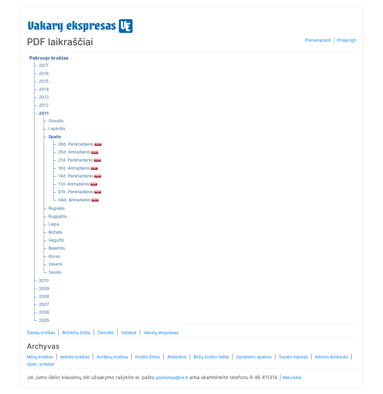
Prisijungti (346, 40)
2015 (44, 81)
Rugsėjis (56, 208)
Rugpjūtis (57, 216)
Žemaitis (106, 332)
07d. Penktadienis (76, 191)
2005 (44, 320)
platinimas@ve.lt (172, 377)
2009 (44, 288)
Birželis (55, 232)
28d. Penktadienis (76, 144)
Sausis (54, 271)
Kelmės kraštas (75, 356)
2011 (44, 113)
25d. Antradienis (74, 151)
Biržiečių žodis (77, 332)
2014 (44, 89)
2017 (43, 65)
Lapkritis (56, 128)
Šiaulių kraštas (41, 332)
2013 (44, 96)
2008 (44, 296)
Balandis (56, 247)
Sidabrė (129, 332)
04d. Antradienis (75, 199)
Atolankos (177, 356)
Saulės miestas (294, 356)
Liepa (53, 224)
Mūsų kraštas (40, 356)
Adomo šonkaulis (332, 356)
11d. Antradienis (74, 183)
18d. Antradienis (74, 167)
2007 (44, 304)
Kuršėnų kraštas (113, 356)
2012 (43, 105)
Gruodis (55, 120)
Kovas (54, 256)
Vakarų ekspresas (161, 332)
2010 (44, 280)
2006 (44, 312)
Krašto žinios (148, 356)
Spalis (54, 136)
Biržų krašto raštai (212, 356)
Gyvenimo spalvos (254, 356)
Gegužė (56, 239)
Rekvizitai (291, 377)
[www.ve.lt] (80, 24)
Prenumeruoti (318, 40)
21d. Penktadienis (76, 159)
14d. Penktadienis (76, 175)
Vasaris (55, 263)
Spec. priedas (40, 363)
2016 (44, 73)
